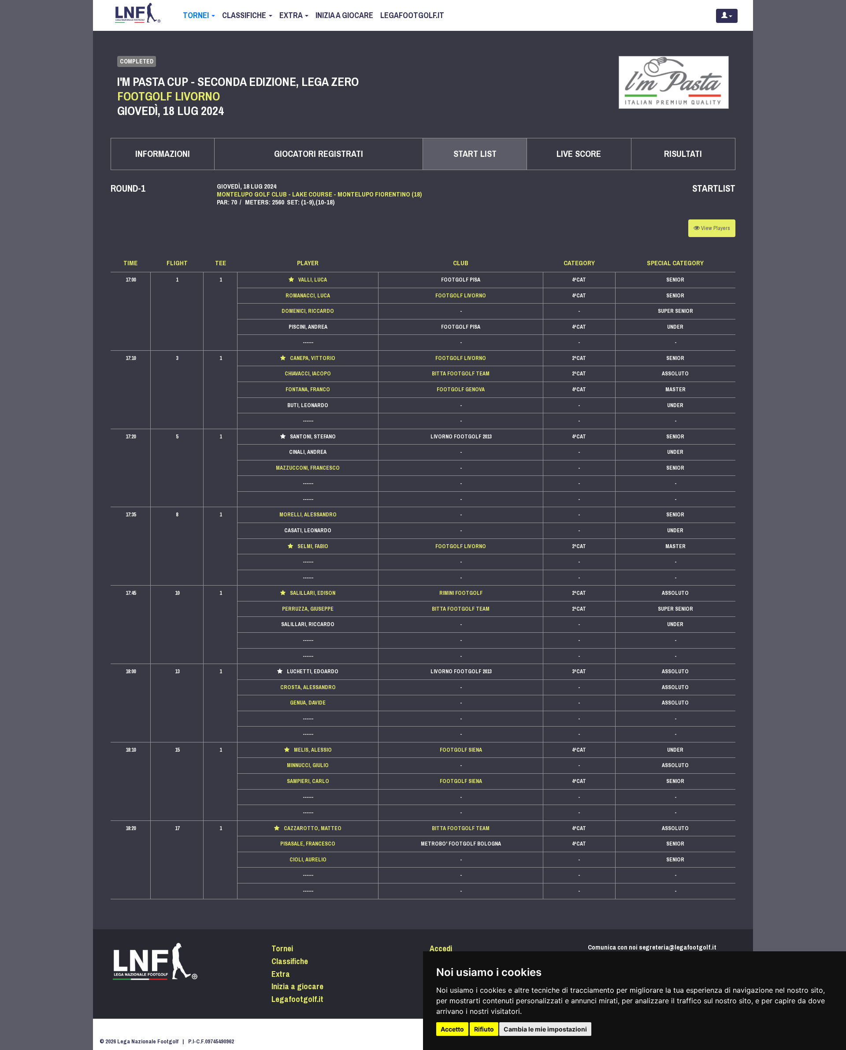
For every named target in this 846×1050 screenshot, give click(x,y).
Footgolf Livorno (168, 96)
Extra (291, 15)
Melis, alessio (313, 750)
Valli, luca (312, 280)
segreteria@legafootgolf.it (677, 947)
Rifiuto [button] (484, 1029)
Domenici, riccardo (308, 311)
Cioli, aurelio (308, 859)
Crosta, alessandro (308, 687)
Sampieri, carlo (308, 781)
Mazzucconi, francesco (308, 468)
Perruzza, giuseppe (308, 609)
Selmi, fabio (312, 546)
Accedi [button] (441, 948)
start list (475, 154)
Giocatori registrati (318, 154)
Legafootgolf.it (412, 15)
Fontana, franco (308, 389)
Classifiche (245, 15)
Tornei (197, 15)
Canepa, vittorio (312, 358)
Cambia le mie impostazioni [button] (545, 1029)
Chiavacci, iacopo (308, 373)
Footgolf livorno (460, 296)
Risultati (683, 154)
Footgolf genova (461, 389)
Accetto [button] (452, 1029)
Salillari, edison (312, 593)
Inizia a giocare (344, 15)
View (715, 228)
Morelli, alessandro (308, 514)
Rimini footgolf (460, 593)
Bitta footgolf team (461, 373)
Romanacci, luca (308, 296)
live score (579, 154)
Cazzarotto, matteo (312, 828)
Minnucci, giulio (308, 765)
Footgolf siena (461, 750)
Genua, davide (308, 703)
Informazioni (162, 154)
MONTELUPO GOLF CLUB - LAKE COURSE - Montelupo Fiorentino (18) (319, 194)
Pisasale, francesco (307, 844)
